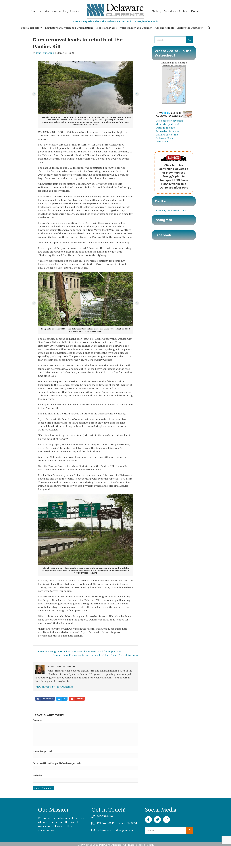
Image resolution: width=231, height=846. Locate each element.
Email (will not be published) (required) (56, 763)
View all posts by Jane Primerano (56, 686)
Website (37, 775)
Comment (39, 720)
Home (33, 11)
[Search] (189, 39)
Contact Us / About (64, 11)
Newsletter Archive (176, 11)
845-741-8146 (105, 816)
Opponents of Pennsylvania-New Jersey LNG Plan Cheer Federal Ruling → (95, 655)
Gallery (156, 11)
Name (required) (42, 751)
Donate (195, 11)
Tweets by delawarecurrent (170, 210)
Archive (45, 11)
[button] (40, 27)
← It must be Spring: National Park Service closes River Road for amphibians (77, 651)
